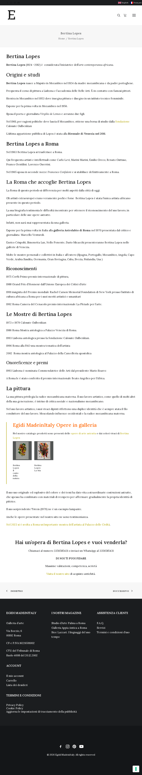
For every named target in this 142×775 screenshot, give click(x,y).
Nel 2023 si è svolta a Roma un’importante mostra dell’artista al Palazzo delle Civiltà (58, 524)
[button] (7, 2)
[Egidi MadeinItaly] (11, 15)
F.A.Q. (100, 623)
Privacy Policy (15, 705)
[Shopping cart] (123, 15)
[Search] (117, 15)
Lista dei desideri (17, 685)
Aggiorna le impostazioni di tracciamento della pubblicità (41, 711)
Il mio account (15, 675)
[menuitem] (123, 2)
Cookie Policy (14, 708)
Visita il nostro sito (57, 573)
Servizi (101, 627)
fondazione (122, 121)
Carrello (11, 680)
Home (61, 38)
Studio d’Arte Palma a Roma (68, 623)
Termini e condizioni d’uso (113, 632)
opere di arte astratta (83, 433)
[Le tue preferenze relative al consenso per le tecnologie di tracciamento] (136, 769)
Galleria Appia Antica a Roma (69, 627)
